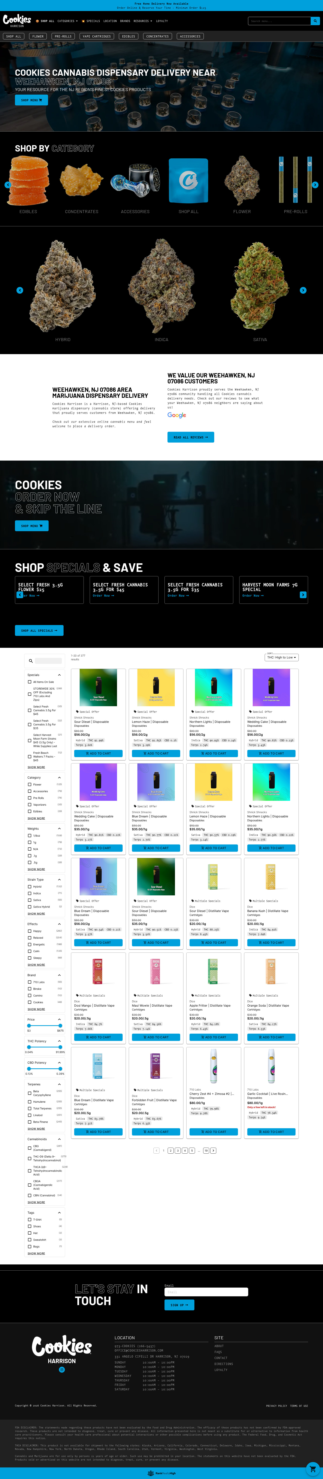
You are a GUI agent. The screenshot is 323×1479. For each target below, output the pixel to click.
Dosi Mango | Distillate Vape (94, 1005)
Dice (192, 906)
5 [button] (192, 1150)
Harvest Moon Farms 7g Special (195, 586)
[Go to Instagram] (62, 1370)
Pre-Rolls (63, 36)
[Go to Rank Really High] (161, 1473)
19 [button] (206, 1150)
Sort (270, 653)
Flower (38, 36)
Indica (161, 339)
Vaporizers (295, 186)
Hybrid (62, 339)
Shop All (13, 36)
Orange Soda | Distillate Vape (268, 1005)
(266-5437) (146, 1346)
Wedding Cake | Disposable (266, 722)
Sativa (260, 339)
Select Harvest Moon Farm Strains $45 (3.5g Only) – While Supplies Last (271, 591)
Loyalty (162, 21)
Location (110, 21)
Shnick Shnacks (84, 717)
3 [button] (178, 1150)
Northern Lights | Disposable (210, 722)
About (219, 1346)
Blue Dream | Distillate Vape (94, 1100)
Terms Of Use (299, 1405)
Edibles (128, 36)
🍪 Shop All (45, 21)
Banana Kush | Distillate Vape (267, 911)
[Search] (315, 21)
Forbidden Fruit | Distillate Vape (154, 1100)
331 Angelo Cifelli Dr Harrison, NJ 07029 (152, 1356)
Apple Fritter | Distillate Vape (210, 1005)
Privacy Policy (276, 1405)
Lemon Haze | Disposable (150, 722)
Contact (220, 1357)
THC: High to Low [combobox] (280, 657)
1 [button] (163, 1150)
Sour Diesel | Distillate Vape (209, 911)
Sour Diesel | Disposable (91, 722)
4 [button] (185, 1150)
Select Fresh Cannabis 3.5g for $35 (120, 586)
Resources (141, 21)
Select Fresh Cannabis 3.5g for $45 (45, 586)
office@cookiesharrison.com (139, 1350)
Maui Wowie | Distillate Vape (152, 1005)
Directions (223, 1363)
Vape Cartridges (97, 36)
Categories (66, 21)
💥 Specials (90, 21)
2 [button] (170, 1150)
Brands (125, 21)
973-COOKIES (125, 1346)
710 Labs (195, 1089)
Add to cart (100, 753)
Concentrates (157, 36)
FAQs (218, 1352)
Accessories (190, 36)
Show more (36, 767)
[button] (19, 594)
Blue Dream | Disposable (149, 816)
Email (169, 1285)
